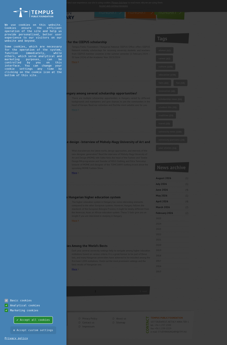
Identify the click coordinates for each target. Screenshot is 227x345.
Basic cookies (21, 300)
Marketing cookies (24, 310)
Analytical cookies (25, 305)
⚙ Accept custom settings (33, 330)
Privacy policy (16, 338)
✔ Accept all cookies (33, 319)
